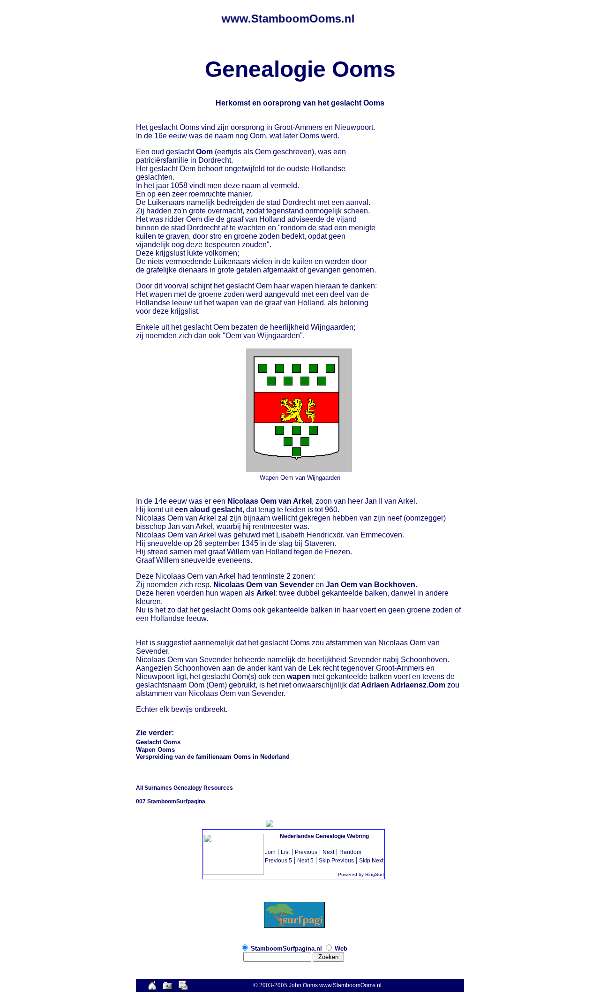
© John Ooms (300, 724)
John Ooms (303, 985)
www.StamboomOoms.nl (350, 985)
